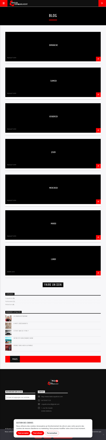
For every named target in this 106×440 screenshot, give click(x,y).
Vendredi (53, 116)
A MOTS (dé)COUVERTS (21, 324)
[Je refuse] (103, 435)
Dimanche (53, 45)
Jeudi (53, 152)
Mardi (53, 223)
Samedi (53, 81)
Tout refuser (37, 433)
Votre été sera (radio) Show (23, 338)
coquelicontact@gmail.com (50, 404)
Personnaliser (52, 433)
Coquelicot (8, 298)
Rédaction (8, 304)
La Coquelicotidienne (20, 316)
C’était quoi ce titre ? (21, 331)
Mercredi (53, 188)
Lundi (53, 259)
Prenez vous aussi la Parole (23, 345)
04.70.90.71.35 (46, 400)
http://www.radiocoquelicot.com (52, 397)
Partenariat (9, 301)
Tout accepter (23, 433)
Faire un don (53, 284)
